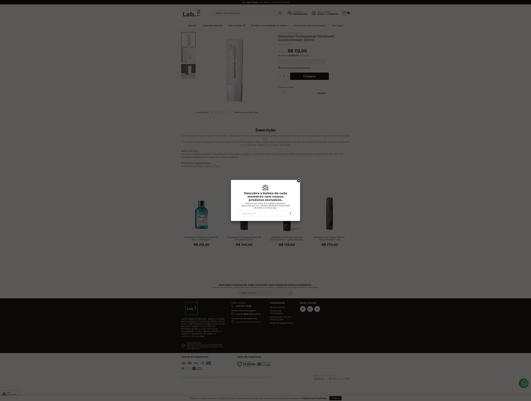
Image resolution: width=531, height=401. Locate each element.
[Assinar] (290, 213)
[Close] (298, 180)
